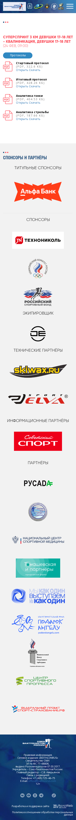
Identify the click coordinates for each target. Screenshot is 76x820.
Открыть (22, 70)
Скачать (34, 70)
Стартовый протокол (32, 63)
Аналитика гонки (29, 95)
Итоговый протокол (31, 79)
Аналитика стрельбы (32, 112)
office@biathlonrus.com (42, 781)
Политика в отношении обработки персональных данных (42, 813)
